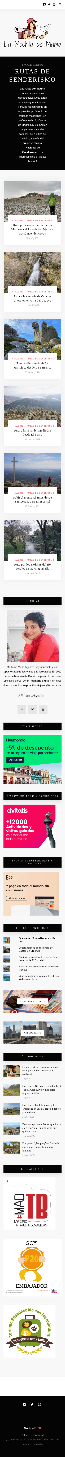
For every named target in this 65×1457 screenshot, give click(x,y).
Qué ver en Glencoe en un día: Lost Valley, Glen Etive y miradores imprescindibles (41, 1090)
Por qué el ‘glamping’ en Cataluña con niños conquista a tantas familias (40, 1147)
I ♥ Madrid (17, 221)
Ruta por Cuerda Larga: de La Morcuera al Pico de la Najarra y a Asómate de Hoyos (32, 229)
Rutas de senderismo (40, 221)
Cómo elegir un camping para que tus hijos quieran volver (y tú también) (40, 1071)
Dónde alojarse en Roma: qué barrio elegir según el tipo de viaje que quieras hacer (42, 1128)
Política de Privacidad (32, 1435)
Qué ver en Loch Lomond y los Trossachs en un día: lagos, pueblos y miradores (41, 1109)
